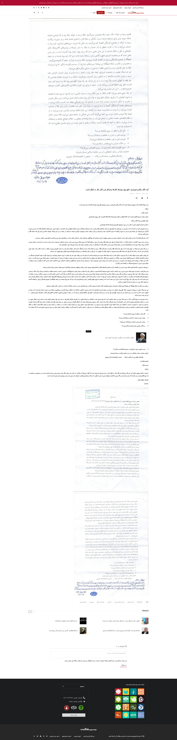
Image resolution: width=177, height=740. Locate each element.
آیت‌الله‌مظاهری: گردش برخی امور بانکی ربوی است (63, 630)
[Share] (147, 198)
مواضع (143, 193)
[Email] (136, 198)
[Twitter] (48, 7)
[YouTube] (44, 7)
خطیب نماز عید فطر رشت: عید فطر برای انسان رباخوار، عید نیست (121, 621)
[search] (63, 686)
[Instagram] (46, 7)
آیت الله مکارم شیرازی (119, 602)
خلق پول (91, 602)
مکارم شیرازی (83, 602)
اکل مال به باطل (100, 602)
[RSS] (39, 7)
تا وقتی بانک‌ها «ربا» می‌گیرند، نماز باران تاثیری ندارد (119, 337)
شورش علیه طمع (120, 12)
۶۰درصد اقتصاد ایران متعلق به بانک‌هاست (66, 621)
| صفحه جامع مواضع (118, 7)
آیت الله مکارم (130, 602)
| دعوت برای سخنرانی (107, 7)
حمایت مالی (100, 12)
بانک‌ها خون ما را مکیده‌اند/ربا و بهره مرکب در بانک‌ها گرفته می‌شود (121, 630)
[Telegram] (41, 7)
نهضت (93, 12)
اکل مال (109, 602)
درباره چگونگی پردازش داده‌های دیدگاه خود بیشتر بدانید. (80, 660)
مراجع (147, 193)
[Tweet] (142, 198)
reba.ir (139, 602)
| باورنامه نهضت (127, 7)
